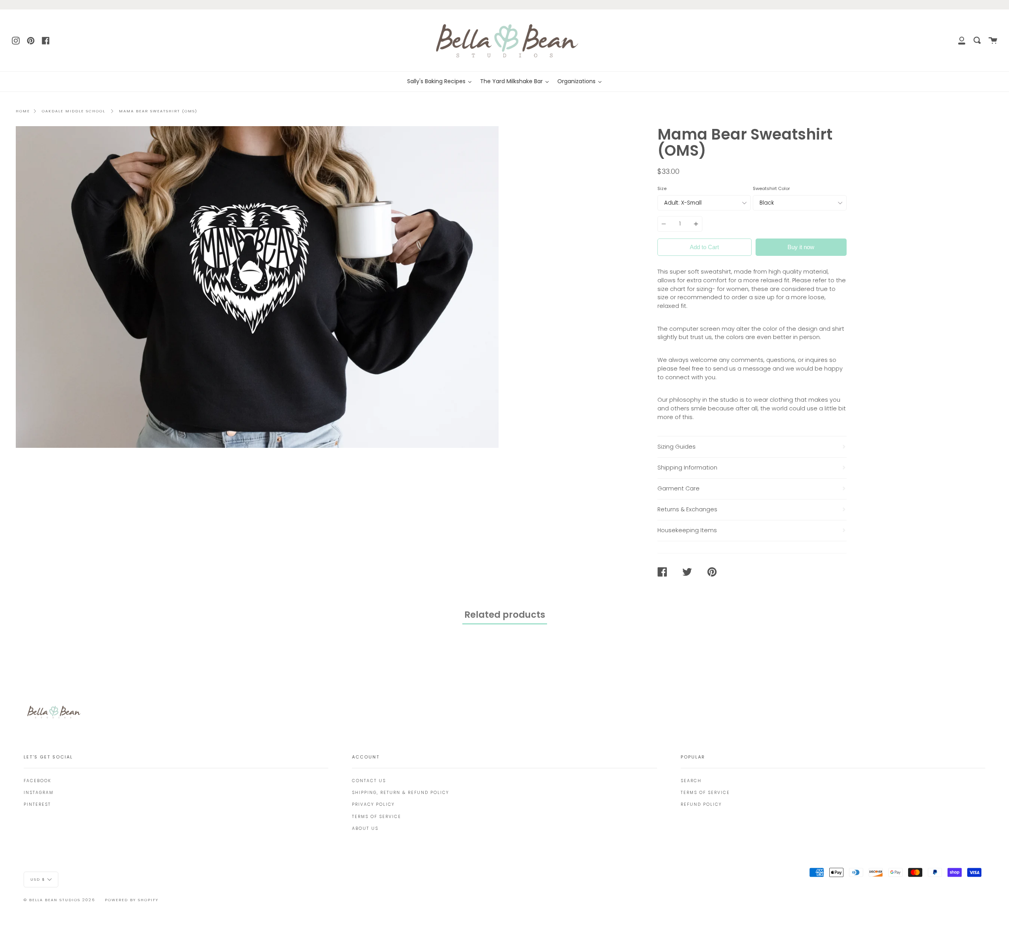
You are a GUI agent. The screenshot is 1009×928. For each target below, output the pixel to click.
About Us (365, 828)
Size (661, 188)
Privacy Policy (373, 804)
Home (23, 111)
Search (691, 781)
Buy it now (800, 247)
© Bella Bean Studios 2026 (59, 899)
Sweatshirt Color (771, 188)
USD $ (37, 879)
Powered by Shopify (131, 899)
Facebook (37, 781)
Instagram (39, 793)
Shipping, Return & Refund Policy (400, 793)
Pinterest (37, 804)
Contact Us (369, 781)
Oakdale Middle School (73, 111)
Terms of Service (376, 817)
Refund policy (701, 804)
